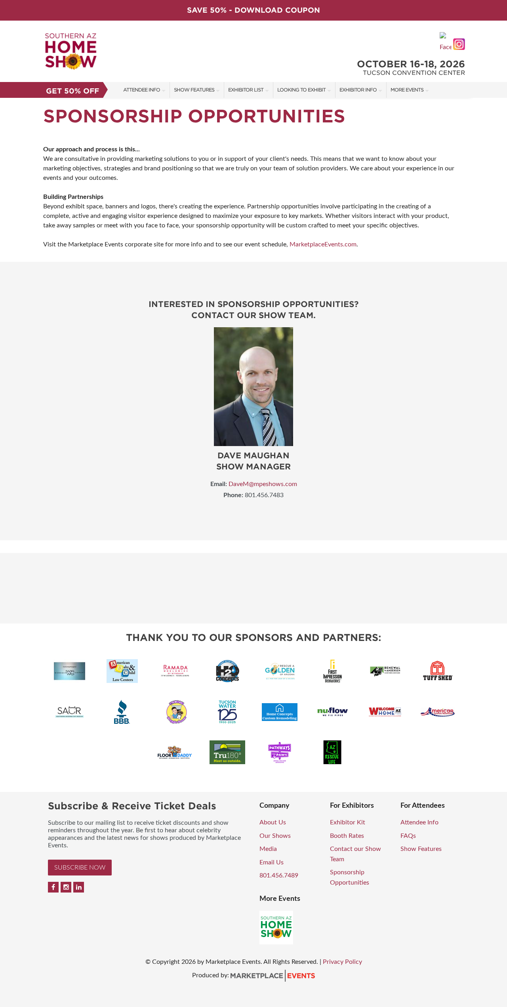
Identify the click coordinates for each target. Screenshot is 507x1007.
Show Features (194, 90)
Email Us (271, 862)
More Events (407, 90)
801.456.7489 (278, 875)
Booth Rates (347, 836)
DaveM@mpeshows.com (263, 484)
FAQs (408, 836)
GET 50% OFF (72, 91)
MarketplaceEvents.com (323, 244)
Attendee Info (141, 90)
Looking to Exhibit (301, 90)
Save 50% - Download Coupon (253, 10)
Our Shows (275, 836)
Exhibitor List (245, 90)
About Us (272, 822)
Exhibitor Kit (347, 822)
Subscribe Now (79, 867)
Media (268, 849)
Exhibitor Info (358, 90)
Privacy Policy (342, 962)
